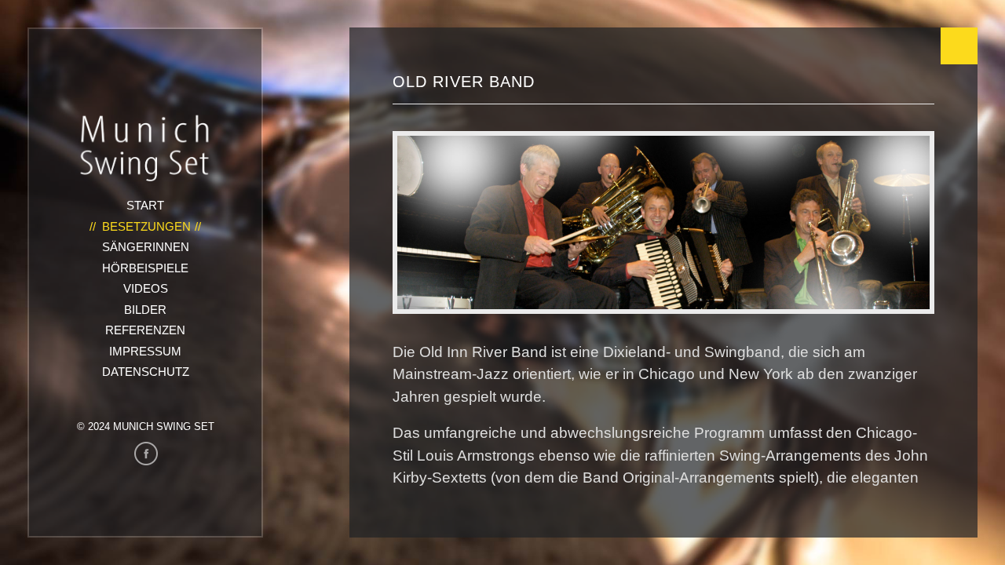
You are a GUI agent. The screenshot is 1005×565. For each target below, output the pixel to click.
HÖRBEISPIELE (145, 268)
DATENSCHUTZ (145, 371)
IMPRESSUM (145, 351)
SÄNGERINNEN (145, 246)
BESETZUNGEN (146, 226)
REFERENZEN (145, 330)
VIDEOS (145, 288)
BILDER (145, 309)
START (145, 205)
